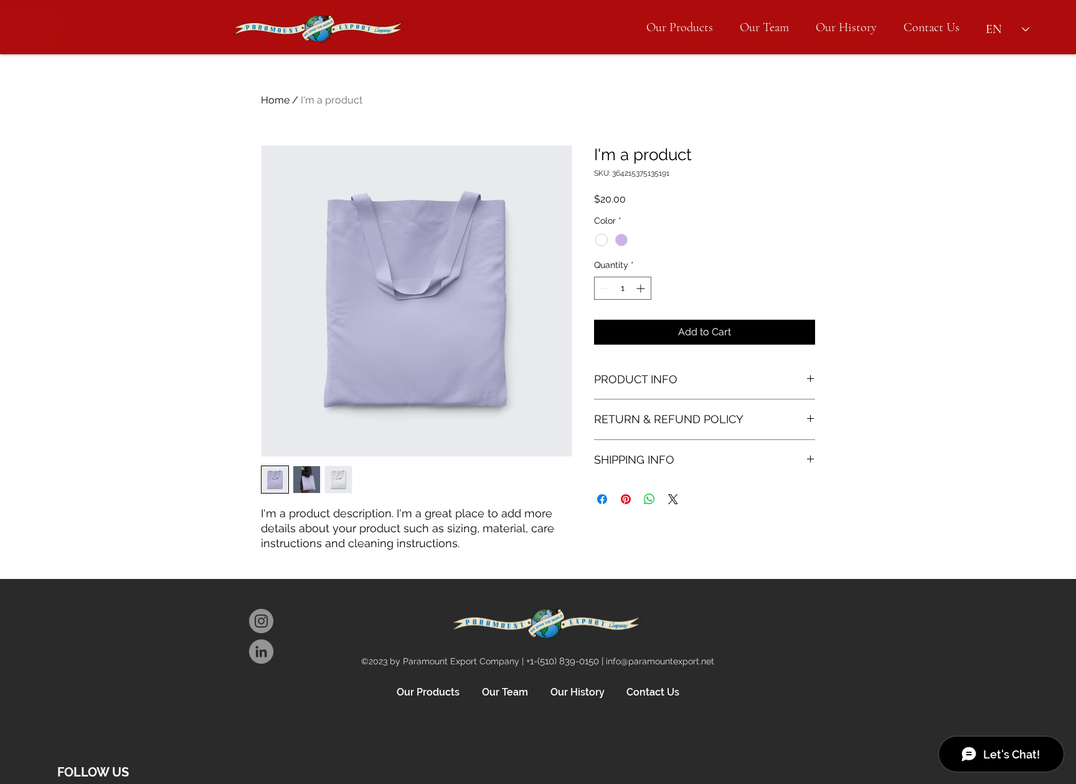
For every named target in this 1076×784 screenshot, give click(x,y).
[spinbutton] (622, 288)
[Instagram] (261, 621)
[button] (679, 27)
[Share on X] (673, 499)
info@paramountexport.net (660, 661)
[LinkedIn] (261, 651)
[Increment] (641, 288)
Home (275, 100)
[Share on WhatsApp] (649, 499)
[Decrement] (603, 288)
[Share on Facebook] (602, 499)
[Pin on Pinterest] (625, 499)
